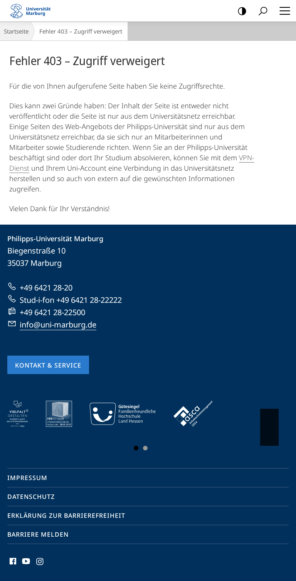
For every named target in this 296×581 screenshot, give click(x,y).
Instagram (40, 565)
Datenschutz (31, 496)
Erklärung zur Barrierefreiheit (66, 515)
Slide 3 (145, 448)
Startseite (16, 31)
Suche (262, 11)
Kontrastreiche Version (242, 11)
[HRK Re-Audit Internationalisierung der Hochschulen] (64, 414)
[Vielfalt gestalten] (23, 414)
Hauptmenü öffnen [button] (284, 11)
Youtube (25, 565)
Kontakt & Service (48, 365)
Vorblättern (269, 427)
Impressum (27, 478)
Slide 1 (136, 448)
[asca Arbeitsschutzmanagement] (198, 414)
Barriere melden (38, 534)
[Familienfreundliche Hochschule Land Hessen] (127, 414)
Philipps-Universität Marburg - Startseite (32, 11)
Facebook (12, 565)
